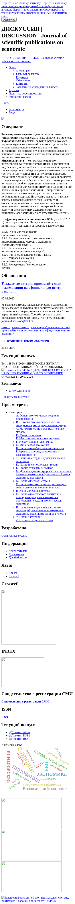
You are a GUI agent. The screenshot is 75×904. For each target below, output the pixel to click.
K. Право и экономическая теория (37, 464)
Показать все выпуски (15, 396)
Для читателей (18, 550)
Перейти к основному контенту (21, 3)
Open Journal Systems (14, 535)
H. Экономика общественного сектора (40, 448)
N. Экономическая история (33, 480)
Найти (5, 102)
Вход (12, 112)
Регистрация (16, 109)
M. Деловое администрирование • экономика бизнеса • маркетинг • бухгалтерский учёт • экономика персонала (44, 474)
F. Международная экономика (34, 441)
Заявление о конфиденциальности (37, 86)
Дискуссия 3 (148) (20, 390)
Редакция (22, 77)
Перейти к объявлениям (28, 9)
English (13, 572)
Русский (14, 576)
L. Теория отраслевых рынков (34, 467)
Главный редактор (27, 73)
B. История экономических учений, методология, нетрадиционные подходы (41, 423)
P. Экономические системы (33, 490)
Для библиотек (18, 557)
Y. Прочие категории (29, 516)
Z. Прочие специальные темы (34, 520)
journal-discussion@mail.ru (17, 321)
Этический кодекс (20, 96)
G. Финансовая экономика (32, 444)
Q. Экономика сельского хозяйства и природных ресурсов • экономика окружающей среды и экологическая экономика (39, 498)
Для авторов (16, 554)
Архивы (14, 90)
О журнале (22, 70)
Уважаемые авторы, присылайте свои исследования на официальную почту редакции (31, 287)
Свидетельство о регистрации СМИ (25, 701)
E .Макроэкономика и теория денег (38, 438)
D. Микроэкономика (29, 435)
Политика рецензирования (25, 93)
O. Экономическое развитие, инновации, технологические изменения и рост (41, 486)
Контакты (22, 83)
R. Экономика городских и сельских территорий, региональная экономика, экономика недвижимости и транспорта (41, 510)
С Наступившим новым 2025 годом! (25, 340)
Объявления (23, 80)
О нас (12, 67)
